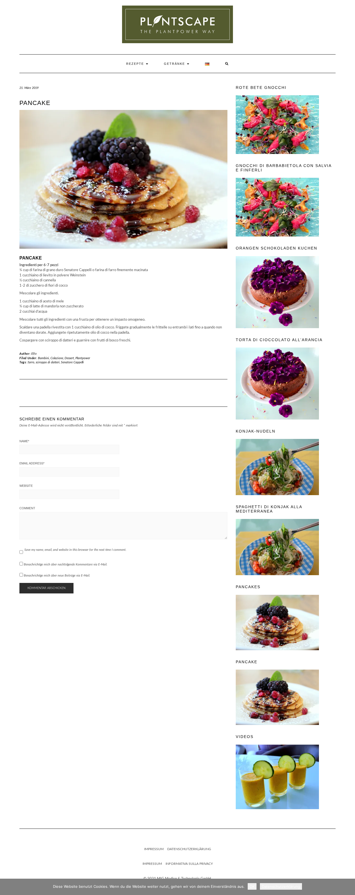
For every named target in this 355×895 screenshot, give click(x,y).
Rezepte (135, 63)
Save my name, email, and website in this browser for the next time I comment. (75, 549)
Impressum (154, 849)
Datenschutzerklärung (189, 849)
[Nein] (348, 887)
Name (24, 441)
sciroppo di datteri (48, 362)
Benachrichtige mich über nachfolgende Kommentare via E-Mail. (65, 564)
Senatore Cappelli (72, 362)
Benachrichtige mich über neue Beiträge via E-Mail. (57, 575)
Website (26, 485)
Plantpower (82, 358)
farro (31, 362)
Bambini (43, 358)
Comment (27, 508)
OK (252, 886)
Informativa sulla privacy (189, 863)
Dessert (69, 358)
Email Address (31, 463)
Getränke (175, 63)
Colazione (56, 358)
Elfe (34, 353)
